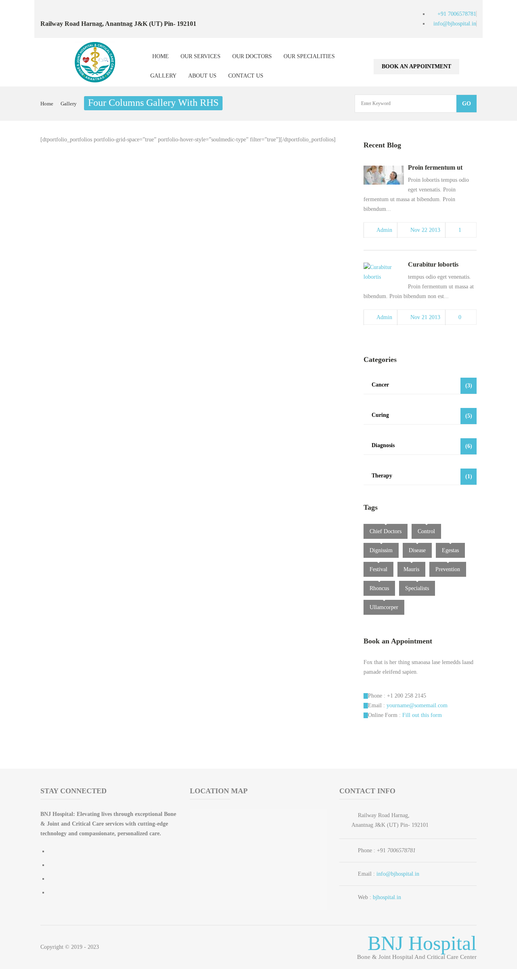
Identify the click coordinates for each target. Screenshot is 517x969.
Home (46, 104)
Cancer (422, 385)
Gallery (69, 104)
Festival (378, 569)
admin (384, 230)
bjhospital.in (387, 897)
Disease (417, 550)
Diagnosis (422, 445)
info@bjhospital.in (397, 874)
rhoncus (379, 588)
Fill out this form (422, 715)
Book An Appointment (416, 66)
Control (426, 531)
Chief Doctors (385, 531)
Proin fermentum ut (435, 167)
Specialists (417, 588)
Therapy (422, 476)
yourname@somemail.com (417, 705)
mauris (411, 569)
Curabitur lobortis (433, 264)
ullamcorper (384, 607)
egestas (450, 550)
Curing (422, 415)
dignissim (381, 550)
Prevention (447, 569)
